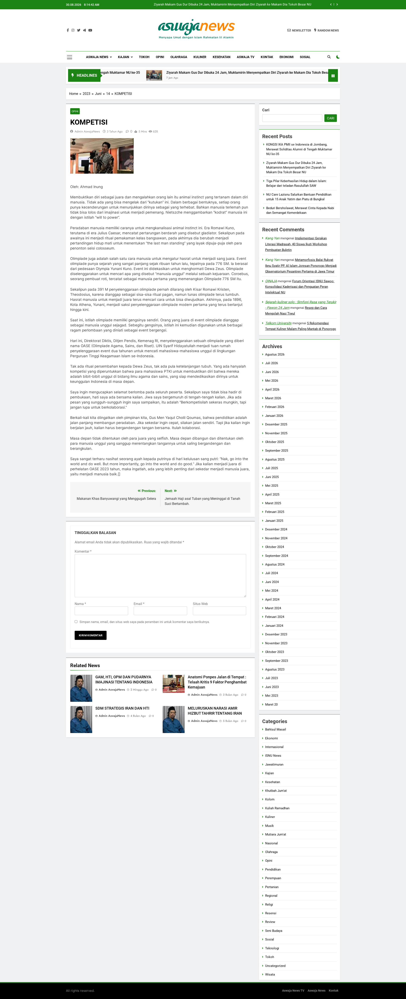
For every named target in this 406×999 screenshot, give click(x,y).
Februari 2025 (274, 512)
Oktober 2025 (274, 442)
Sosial (305, 57)
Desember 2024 (276, 529)
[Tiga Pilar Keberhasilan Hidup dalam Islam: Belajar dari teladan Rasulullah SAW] (316, 75)
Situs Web (200, 604)
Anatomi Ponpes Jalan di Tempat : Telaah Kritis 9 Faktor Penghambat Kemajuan (217, 682)
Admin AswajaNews (87, 131)
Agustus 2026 (274, 354)
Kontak (267, 57)
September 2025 (276, 450)
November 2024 (276, 538)
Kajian (123, 57)
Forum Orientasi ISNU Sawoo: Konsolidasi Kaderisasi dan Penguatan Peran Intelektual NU (299, 286)
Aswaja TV (245, 57)
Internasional (274, 747)
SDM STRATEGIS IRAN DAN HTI (122, 708)
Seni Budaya (273, 931)
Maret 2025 (273, 503)
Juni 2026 (272, 372)
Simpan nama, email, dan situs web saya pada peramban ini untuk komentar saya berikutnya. (145, 622)
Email (139, 604)
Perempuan (273, 878)
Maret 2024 (273, 608)
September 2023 (276, 661)
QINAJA (271, 281)
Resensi (270, 913)
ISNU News (273, 756)
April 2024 (272, 599)
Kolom (269, 799)
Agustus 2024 (274, 564)
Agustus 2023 (274, 669)
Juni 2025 (272, 477)
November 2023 (276, 643)
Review (270, 922)
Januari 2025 (274, 521)
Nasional (271, 843)
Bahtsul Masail (275, 729)
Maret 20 (271, 704)
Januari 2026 (274, 416)
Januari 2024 (274, 626)
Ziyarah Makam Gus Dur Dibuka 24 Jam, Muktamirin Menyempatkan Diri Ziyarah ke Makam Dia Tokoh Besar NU (217, 73)
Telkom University (278, 323)
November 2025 (276, 433)
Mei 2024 (271, 591)
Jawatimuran (274, 764)
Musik (269, 826)
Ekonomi (287, 57)
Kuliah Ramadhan (277, 808)
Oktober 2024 (274, 547)
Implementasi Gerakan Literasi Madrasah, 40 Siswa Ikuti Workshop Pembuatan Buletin (296, 244)
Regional (271, 896)
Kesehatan (221, 57)
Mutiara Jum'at (275, 834)
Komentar (83, 551)
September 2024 (276, 555)
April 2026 (272, 389)
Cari (265, 110)
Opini (160, 57)
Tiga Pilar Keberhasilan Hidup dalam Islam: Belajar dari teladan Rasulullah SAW (255, 4)
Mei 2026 (271, 381)
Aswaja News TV (293, 990)
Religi (269, 904)
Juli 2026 (271, 363)
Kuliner (199, 57)
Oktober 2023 (274, 652)
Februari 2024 (274, 617)
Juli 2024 (271, 573)
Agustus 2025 (274, 459)
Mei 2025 (271, 486)
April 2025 (272, 494)
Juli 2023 (271, 678)
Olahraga (178, 57)
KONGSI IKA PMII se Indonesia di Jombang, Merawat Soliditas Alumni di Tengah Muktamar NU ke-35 (299, 149)
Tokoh (144, 57)
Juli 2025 (271, 468)
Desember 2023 (276, 634)
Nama (80, 604)
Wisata (270, 974)
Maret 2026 (273, 398)
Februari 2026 (274, 407)
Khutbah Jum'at (276, 791)
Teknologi (272, 948)
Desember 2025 (276, 424)
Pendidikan (273, 869)
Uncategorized (275, 966)
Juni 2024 (272, 582)
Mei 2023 (271, 696)
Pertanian (271, 887)
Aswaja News (97, 57)
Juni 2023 (272, 687)
